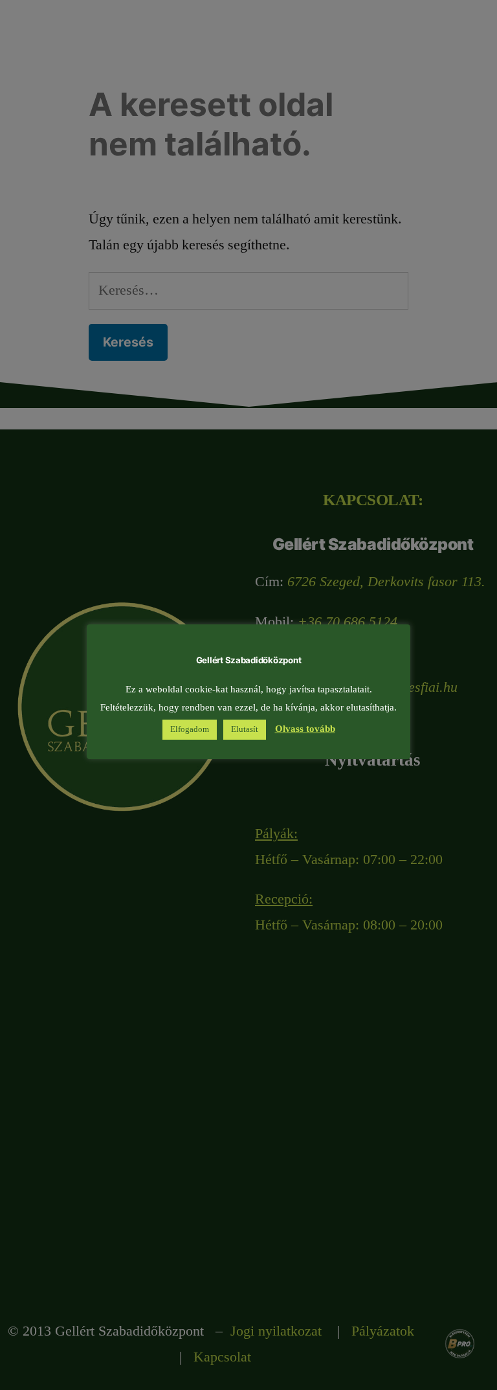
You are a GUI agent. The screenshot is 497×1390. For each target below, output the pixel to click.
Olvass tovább (305, 729)
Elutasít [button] (244, 729)
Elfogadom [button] (189, 729)
